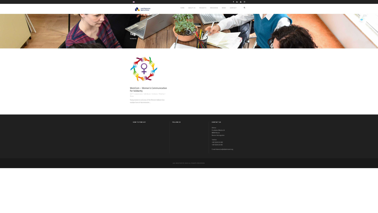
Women (132, 96)
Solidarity (155, 94)
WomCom (161, 94)
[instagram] (244, 2)
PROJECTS (202, 8)
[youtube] (240, 2)
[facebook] (233, 2)
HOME (182, 8)
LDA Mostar (147, 94)
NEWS (224, 8)
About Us (191, 8)
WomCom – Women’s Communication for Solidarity (148, 89)
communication (138, 94)
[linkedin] (237, 2)
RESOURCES (214, 8)
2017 (131, 94)
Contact (233, 8)
